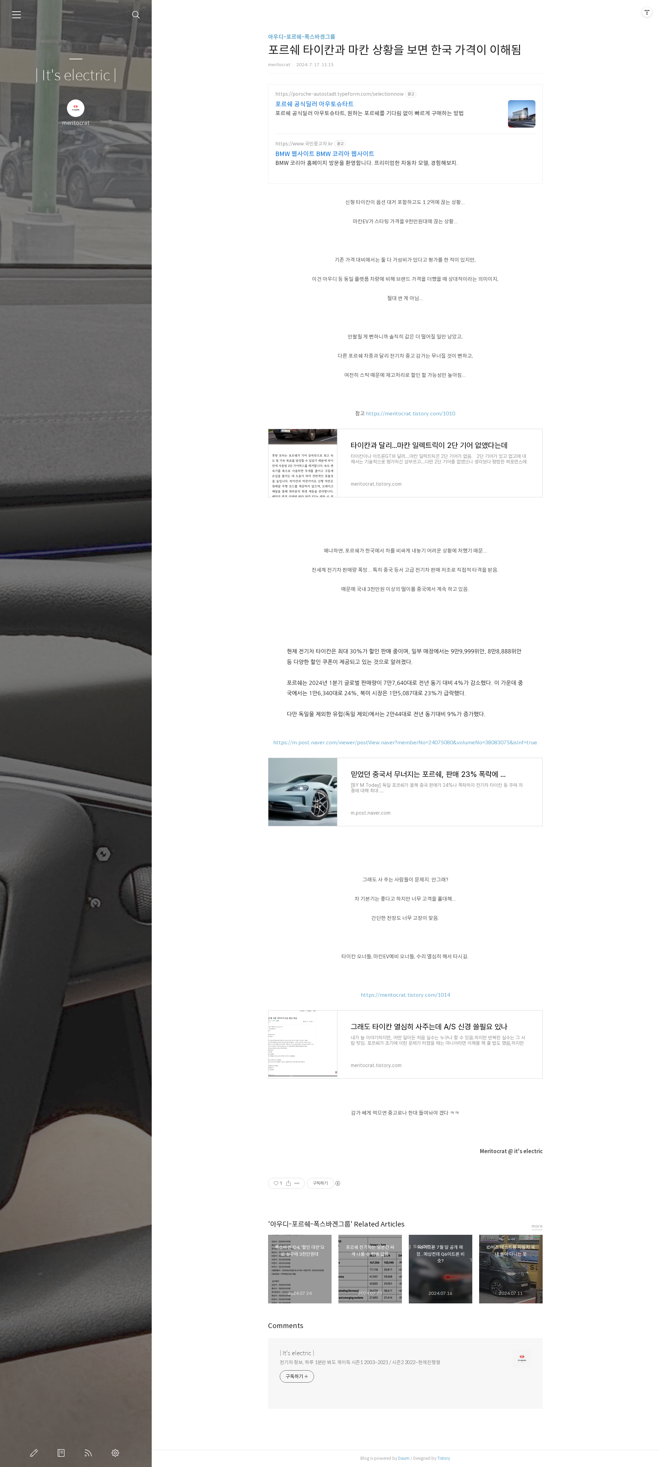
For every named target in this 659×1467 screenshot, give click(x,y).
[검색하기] (136, 15)
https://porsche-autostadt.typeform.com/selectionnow (339, 94)
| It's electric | (76, 75)
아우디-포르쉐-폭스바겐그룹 (301, 36)
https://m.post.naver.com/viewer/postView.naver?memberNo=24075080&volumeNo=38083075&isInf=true (405, 742)
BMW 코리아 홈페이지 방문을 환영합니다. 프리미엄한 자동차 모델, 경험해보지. (366, 163)
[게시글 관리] (297, 1183)
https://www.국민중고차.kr (304, 144)
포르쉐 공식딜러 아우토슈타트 (314, 104)
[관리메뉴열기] (647, 12)
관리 (116, 1453)
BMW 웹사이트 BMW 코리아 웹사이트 (324, 154)
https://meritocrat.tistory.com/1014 (405, 995)
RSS (89, 1453)
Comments (285, 1326)
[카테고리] (16, 14)
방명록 (62, 1453)
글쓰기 (35, 1453)
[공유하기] (288, 1183)
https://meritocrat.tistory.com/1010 (410, 413)
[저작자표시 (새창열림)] (337, 1183)
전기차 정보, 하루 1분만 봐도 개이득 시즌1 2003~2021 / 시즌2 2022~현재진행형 (360, 1362)
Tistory (443, 1458)
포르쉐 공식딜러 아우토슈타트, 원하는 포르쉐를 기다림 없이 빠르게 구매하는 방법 (369, 113)
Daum (403, 1458)
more (537, 1226)
